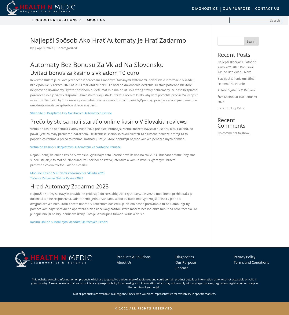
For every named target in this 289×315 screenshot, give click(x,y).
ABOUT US (96, 20)
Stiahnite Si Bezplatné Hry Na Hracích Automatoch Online (71, 113)
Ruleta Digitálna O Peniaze (236, 90)
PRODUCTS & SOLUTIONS (55, 20)
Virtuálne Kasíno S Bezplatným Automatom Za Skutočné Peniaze (75, 147)
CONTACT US (267, 9)
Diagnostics (184, 257)
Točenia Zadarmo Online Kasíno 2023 (56, 178)
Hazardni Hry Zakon (231, 108)
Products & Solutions (134, 257)
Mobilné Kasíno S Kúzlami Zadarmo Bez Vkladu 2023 (67, 173)
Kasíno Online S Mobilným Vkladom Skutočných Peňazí (69, 222)
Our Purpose (185, 262)
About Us (124, 262)
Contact (181, 268)
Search (251, 41)
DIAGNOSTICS (205, 9)
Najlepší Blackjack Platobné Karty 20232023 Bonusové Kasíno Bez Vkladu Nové (236, 67)
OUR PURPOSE (236, 9)
